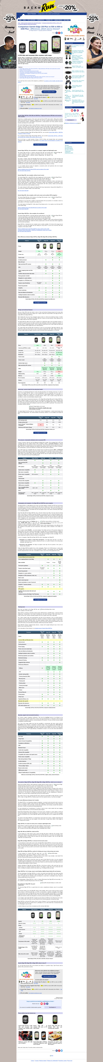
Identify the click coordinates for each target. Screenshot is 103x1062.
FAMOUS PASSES (58, 20)
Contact (32, 1060)
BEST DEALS (67, 20)
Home (19, 22)
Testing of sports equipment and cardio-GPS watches (31, 22)
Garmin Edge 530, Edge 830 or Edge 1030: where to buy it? (31, 77)
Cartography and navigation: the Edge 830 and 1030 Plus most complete (33, 73)
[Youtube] (41, 1003)
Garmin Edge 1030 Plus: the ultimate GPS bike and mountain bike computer (55, 1027)
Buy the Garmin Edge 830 (23, 208)
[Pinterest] (59, 33)
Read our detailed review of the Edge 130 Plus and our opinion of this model (33, 169)
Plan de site (69, 1060)
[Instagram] (44, 1003)
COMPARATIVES (40, 20)
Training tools (22, 74)
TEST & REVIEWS (31, 20)
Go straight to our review (40, 144)
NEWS (24, 20)
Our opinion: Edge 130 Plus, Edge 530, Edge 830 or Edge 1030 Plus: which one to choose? (37, 76)
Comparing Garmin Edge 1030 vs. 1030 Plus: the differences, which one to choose (34, 230)
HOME (20, 20)
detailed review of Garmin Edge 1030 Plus (43, 628)
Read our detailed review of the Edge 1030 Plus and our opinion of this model (33, 228)
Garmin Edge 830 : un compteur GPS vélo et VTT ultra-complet (40, 1027)
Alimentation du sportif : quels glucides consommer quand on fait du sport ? (55, 1043)
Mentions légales (42, 1060)
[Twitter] (61, 33)
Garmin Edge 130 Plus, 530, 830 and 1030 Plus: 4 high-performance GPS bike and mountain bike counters (40, 68)
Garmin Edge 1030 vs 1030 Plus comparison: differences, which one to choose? (40, 1043)
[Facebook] (57, 33)
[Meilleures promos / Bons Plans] (74, 31)
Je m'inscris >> (70, 120)
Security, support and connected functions (27, 75)
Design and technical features (25, 69)
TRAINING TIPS (49, 20)
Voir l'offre (36, 98)
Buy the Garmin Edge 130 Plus (24, 170)
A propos (37, 1060)
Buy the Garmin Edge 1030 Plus (24, 231)
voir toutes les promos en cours (35, 108)
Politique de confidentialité (52, 1060)
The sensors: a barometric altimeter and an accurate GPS (30, 72)
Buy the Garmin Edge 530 (23, 190)
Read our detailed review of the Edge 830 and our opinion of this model (32, 207)
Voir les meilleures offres (49, 91)
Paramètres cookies (63, 1060)
